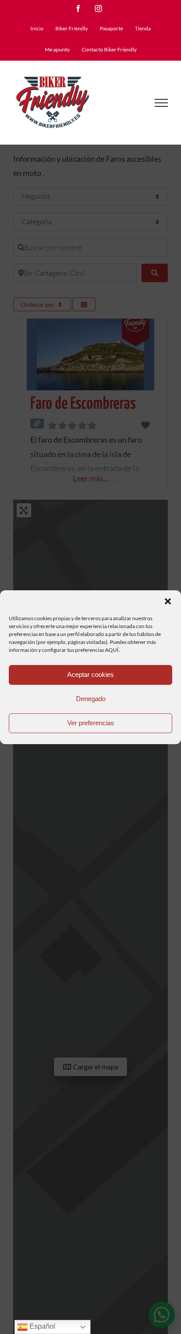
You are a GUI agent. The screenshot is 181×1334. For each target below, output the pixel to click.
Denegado (90, 698)
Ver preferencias (90, 723)
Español (41, 1326)
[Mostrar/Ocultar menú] (161, 103)
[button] (167, 601)
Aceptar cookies (90, 674)
